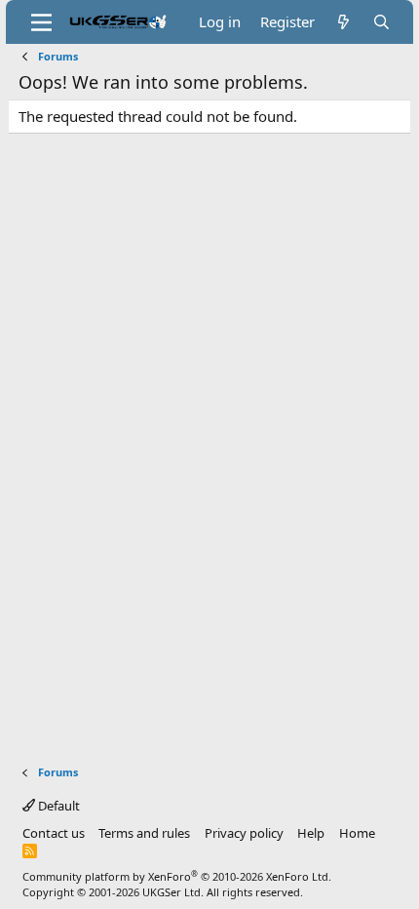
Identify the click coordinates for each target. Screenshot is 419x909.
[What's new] (343, 22)
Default (57, 805)
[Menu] (41, 22)
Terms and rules (144, 833)
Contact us (53, 833)
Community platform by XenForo (176, 876)
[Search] (381, 22)
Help (310, 833)
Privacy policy (244, 833)
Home (357, 833)
